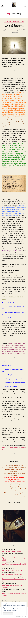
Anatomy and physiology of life (14, 21)
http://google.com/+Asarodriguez (12, 551)
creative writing (15, 600)
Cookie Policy (14, 610)
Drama (21, 600)
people (5, 601)
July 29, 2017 (22, 29)
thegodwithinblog (11, 29)
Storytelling (18, 601)
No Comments (15, 32)
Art (4, 600)
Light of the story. (14, 26)
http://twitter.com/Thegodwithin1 (12, 570)
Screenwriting (11, 601)
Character (8, 600)
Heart (24, 600)
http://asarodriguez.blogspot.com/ (12, 575)
